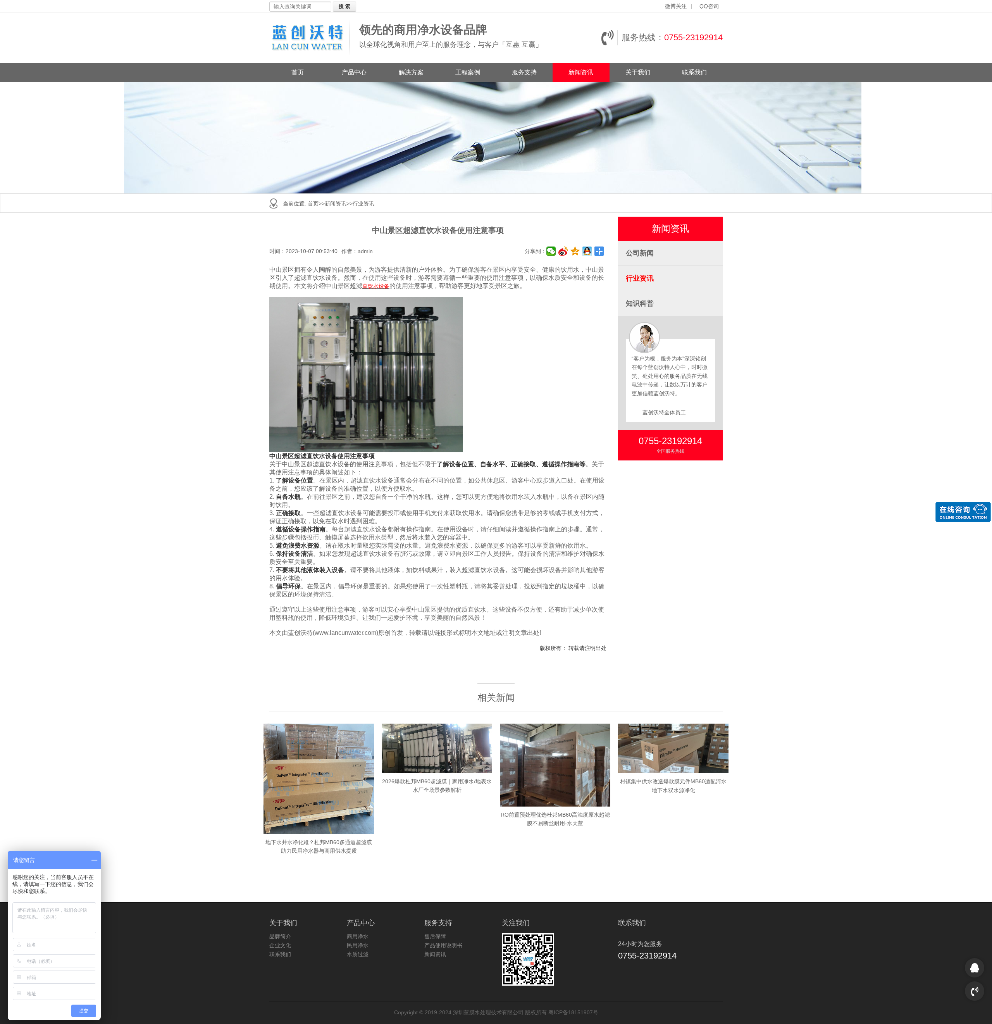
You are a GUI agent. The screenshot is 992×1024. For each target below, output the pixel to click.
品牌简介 (280, 936)
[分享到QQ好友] (587, 251)
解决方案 (411, 72)
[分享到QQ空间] (575, 251)
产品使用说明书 (443, 945)
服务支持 (524, 72)
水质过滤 (358, 954)
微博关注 (676, 6)
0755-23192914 (693, 37)
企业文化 (280, 945)
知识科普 (640, 303)
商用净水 (358, 936)
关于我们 (637, 72)
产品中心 (354, 72)
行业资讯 (363, 203)
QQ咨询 (709, 6)
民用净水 (358, 945)
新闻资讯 (580, 72)
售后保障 (435, 936)
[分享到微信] (551, 251)
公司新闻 (640, 253)
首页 (297, 72)
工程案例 (467, 72)
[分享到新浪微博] (563, 251)
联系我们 (694, 72)
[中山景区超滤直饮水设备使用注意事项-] (312, 37)
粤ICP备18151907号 (573, 1012)
